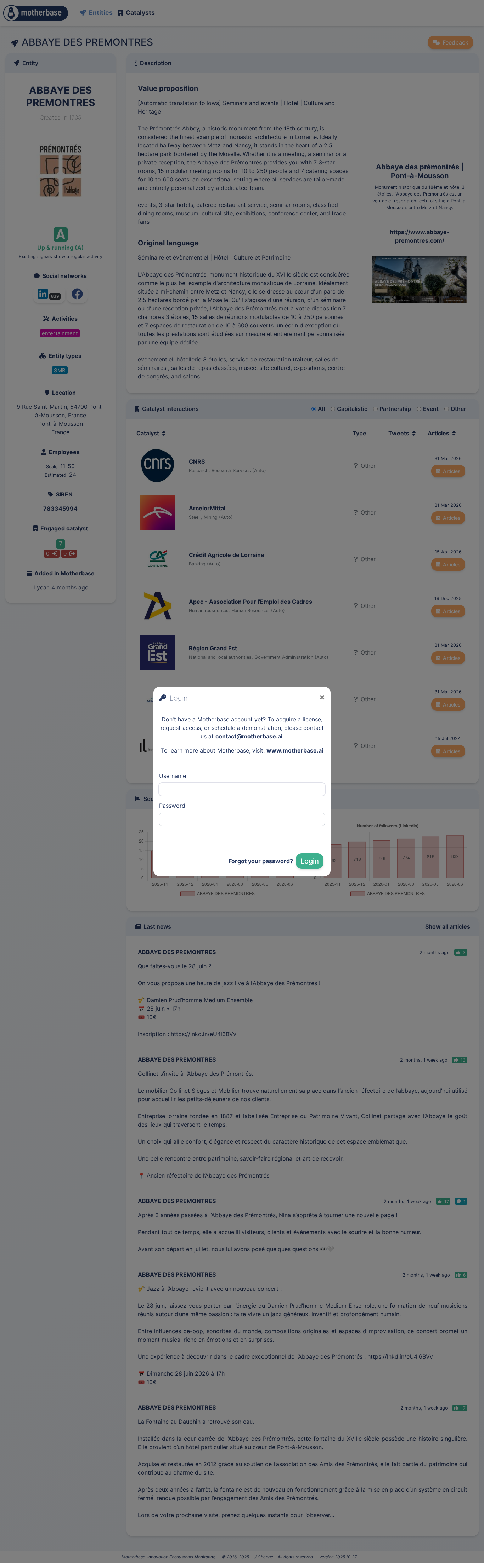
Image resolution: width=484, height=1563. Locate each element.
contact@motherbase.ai (248, 736)
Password (172, 805)
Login (309, 861)
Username (172, 775)
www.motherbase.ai (294, 750)
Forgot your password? (261, 861)
